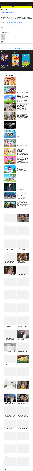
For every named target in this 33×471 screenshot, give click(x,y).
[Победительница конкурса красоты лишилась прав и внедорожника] (10, 426)
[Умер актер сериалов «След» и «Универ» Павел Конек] (10, 349)
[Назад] (29, 52)
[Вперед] (31, 52)
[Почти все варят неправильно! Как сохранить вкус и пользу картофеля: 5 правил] (23, 361)
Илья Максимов (13, 22)
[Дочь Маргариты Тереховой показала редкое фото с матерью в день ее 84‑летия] (23, 413)
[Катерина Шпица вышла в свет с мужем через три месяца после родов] (10, 297)
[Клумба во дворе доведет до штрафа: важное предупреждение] (10, 374)
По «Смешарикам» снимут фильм (22, 203)
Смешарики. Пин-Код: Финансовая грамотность (4, 66)
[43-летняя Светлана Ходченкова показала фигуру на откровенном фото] (10, 272)
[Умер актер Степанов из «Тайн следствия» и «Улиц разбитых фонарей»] (23, 374)
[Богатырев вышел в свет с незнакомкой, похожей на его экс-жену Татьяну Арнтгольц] (23, 400)
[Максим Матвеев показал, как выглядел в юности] (23, 464)
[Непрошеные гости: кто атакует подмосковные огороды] (23, 259)
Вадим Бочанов (9, 23)
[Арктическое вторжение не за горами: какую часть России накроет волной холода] (10, 451)
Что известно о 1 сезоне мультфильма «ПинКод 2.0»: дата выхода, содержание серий (22, 133)
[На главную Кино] (4, 1)
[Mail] (2, 1)
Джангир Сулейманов (19, 22)
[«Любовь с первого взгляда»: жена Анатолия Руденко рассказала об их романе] (23, 336)
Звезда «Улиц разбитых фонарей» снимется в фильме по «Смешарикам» (22, 185)
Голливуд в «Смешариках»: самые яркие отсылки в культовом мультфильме (22, 141)
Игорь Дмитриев (18, 23)
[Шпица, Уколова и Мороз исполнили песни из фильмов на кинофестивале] (10, 400)
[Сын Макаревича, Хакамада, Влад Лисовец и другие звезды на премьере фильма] (23, 233)
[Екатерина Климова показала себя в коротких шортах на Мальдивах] (10, 361)
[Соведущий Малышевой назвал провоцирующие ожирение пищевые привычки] (10, 413)
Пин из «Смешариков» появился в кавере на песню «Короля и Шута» (22, 194)
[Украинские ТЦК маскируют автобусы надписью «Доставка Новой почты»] (10, 284)
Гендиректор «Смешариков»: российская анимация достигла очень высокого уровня (22, 97)
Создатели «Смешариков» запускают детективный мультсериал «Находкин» (22, 88)
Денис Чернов (9, 22)
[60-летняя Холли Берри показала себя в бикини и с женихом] (23, 438)
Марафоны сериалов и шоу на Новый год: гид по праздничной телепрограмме (22, 115)
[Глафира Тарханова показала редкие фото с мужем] (23, 349)
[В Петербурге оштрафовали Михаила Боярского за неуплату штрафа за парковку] (10, 336)
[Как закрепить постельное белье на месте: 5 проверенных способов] (10, 387)
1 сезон (2, 40)
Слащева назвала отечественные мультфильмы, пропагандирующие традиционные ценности (22, 150)
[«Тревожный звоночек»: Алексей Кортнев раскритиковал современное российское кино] (23, 220)
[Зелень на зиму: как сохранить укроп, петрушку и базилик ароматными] (10, 246)
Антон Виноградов (20, 24)
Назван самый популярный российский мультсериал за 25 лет (22, 80)
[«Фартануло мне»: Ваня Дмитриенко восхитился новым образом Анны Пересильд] (23, 451)
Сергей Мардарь (24, 23)
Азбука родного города (15, 65)
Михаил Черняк (13, 23)
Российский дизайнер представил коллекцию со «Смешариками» (22, 168)
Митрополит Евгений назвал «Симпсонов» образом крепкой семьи (22, 159)
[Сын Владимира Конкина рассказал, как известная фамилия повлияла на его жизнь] (23, 272)
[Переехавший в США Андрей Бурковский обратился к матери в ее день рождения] (10, 220)
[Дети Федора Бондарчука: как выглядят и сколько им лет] (23, 246)
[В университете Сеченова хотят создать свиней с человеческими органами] (23, 323)
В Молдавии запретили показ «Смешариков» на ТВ (22, 177)
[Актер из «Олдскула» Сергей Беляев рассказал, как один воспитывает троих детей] (23, 284)
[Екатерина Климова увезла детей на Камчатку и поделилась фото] (10, 310)
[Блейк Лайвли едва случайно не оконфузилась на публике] (23, 387)
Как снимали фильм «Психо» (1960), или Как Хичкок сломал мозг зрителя (22, 124)
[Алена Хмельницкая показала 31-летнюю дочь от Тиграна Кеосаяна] (23, 310)
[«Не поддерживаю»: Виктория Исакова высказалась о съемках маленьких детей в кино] (23, 297)
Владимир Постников (14, 24)
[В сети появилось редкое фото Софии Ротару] (10, 464)
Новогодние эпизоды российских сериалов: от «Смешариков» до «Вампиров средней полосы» (22, 106)
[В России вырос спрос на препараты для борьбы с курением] (10, 438)
